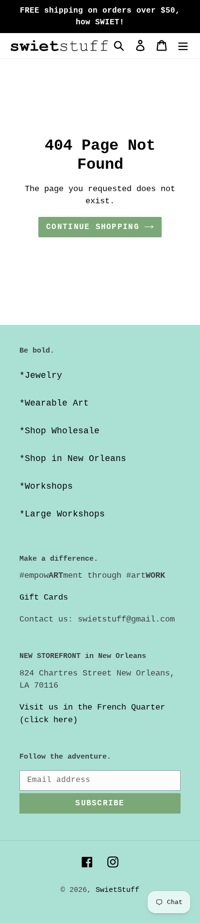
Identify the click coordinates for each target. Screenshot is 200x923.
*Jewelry (40, 375)
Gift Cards (43, 597)
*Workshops (46, 486)
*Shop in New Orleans (72, 458)
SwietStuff (117, 890)
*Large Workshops (62, 514)
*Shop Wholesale (59, 431)
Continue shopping (92, 227)
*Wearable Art (54, 403)
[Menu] (183, 46)
